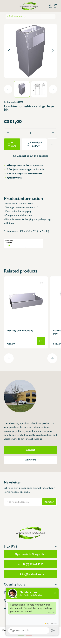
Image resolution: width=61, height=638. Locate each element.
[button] (9, 51)
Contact (30, 449)
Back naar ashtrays (17, 16)
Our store (30, 459)
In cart (13, 144)
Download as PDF (36, 144)
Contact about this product (32, 155)
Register (49, 501)
